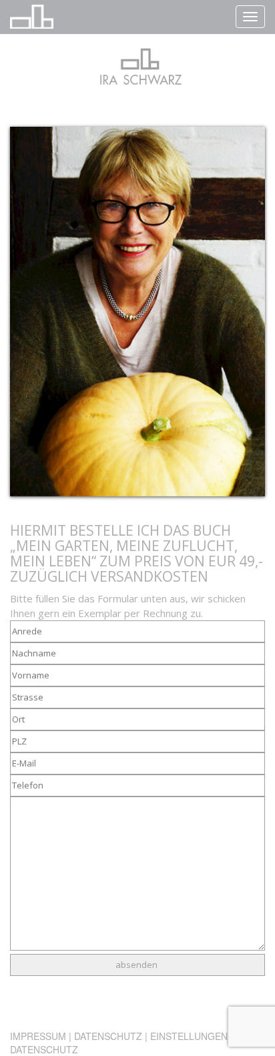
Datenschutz (108, 1036)
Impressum (38, 1036)
